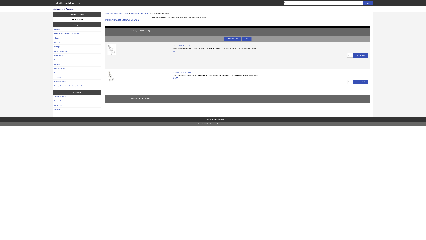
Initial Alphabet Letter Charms (139, 13)
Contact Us (58, 105)
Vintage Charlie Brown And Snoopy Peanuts (68, 86)
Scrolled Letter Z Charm (182, 72)
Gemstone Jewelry (60, 81)
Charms (126, 13)
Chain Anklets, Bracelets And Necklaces (67, 34)
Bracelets (57, 29)
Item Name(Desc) (233, 38)
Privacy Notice (59, 101)
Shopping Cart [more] (77, 14)
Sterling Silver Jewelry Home (64, 3)
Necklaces (57, 60)
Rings (56, 73)
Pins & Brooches (59, 68)
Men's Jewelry (58, 55)
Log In (80, 3)
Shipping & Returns (60, 96)
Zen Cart (226, 123)
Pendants (57, 64)
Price (246, 38)
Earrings (57, 47)
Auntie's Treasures (212, 123)
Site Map (57, 109)
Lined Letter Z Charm (181, 45)
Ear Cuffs (57, 42)
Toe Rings (57, 77)
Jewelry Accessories (61, 51)
